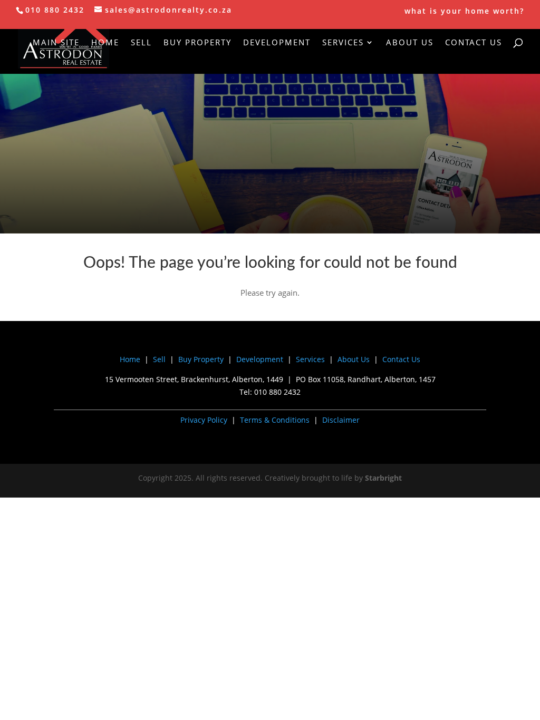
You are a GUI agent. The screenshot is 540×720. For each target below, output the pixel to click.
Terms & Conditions (275, 420)
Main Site (56, 42)
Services (343, 42)
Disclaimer (341, 420)
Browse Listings (270, 179)
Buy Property (197, 42)
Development (277, 42)
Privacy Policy (203, 420)
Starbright (383, 478)
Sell (141, 42)
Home (105, 42)
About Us (409, 42)
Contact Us (473, 42)
